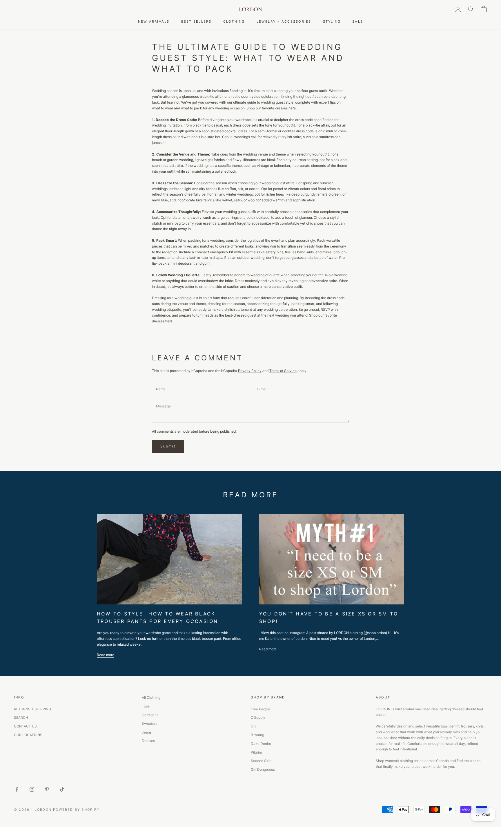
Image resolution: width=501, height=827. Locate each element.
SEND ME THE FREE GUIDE (300, 446)
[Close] (343, 366)
